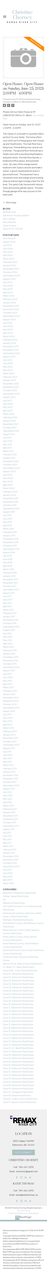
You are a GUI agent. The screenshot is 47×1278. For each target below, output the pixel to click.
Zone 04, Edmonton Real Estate (18, 984)
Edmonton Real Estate (14, 903)
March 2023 (8, 373)
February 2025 (10, 299)
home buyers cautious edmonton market (22, 913)
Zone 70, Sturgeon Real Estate (18, 1092)
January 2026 (9, 265)
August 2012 (9, 788)
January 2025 (9, 302)
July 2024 (7, 322)
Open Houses (9, 225)
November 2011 (10, 819)
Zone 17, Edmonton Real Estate (18, 1024)
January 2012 (9, 812)
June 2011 (7, 835)
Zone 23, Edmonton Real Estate (18, 1044)
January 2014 (9, 734)
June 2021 (8, 441)
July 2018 (7, 555)
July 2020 (7, 474)
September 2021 (11, 430)
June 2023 (8, 363)
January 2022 (9, 420)
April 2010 (7, 879)
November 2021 (10, 424)
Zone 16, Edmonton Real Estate (18, 1021)
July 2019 (7, 515)
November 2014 (10, 701)
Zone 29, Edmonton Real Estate (18, 1058)
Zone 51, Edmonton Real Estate (18, 1071)
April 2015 (7, 684)
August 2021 (9, 434)
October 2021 (10, 427)
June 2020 (8, 478)
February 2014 (10, 731)
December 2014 (11, 697)
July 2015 (7, 674)
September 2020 (11, 468)
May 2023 (8, 366)
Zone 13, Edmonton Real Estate (18, 1011)
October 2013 (9, 741)
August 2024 (9, 319)
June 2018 (8, 559)
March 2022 (8, 414)
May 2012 (7, 798)
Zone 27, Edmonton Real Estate (18, 1051)
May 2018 (7, 562)
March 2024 (9, 336)
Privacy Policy (23, 1211)
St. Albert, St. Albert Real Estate (23, 102)
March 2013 (8, 765)
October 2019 (9, 505)
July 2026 (7, 245)
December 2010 (11, 856)
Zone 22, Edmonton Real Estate (18, 1041)
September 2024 (11, 316)
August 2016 (9, 630)
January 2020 (9, 495)
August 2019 (9, 511)
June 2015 (8, 677)
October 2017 (9, 586)
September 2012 (11, 785)
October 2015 (10, 663)
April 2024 (8, 333)
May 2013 (7, 758)
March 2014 (8, 727)
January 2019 (9, 535)
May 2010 (7, 876)
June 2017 (7, 599)
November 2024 (11, 309)
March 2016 (8, 646)
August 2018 (9, 552)
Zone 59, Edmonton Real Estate (18, 1088)
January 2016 (9, 653)
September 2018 (11, 549)
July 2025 (7, 282)
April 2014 (7, 724)
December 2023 (11, 346)
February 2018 (10, 572)
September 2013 (11, 744)
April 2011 (7, 842)
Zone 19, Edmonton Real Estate (18, 1031)
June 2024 (8, 326)
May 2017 (7, 603)
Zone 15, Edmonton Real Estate (18, 1017)
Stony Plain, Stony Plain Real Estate (20, 970)
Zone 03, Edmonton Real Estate (18, 980)
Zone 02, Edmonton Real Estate (18, 977)
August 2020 (9, 471)
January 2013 (9, 771)
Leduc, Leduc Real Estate (15, 916)
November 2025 (11, 268)
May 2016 (7, 640)
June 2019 (7, 518)
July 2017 (7, 596)
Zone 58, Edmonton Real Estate (18, 1085)
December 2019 (10, 498)
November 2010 (10, 859)
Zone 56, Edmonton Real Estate (18, 1081)
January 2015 (9, 694)
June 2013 (7, 755)
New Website (9, 222)
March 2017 (8, 609)
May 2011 (7, 839)
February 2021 (10, 454)
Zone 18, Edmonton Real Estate (18, 1027)
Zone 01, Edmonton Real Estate (18, 973)
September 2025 (11, 275)
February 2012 (10, 809)
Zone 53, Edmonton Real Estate (18, 1075)
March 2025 (8, 295)
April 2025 (8, 292)
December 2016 (10, 619)
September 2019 (11, 508)
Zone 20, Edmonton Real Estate (18, 1034)
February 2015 (10, 690)
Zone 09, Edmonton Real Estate (18, 1000)
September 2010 (11, 866)
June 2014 (8, 717)
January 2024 (9, 343)
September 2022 (11, 393)
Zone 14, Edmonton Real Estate (18, 1014)
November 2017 (10, 582)
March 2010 (8, 883)
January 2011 (9, 852)
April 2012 (7, 802)
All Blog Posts (9, 212)
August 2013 (9, 748)
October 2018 (10, 545)
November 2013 (10, 738)
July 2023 (7, 360)
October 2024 (10, 312)
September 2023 (11, 353)
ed (4, 899)
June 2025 (8, 285)
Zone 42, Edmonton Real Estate (18, 1068)
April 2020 (8, 484)
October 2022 (10, 390)
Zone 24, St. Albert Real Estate (18, 1048)
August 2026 (9, 241)
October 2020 (10, 464)
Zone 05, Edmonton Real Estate (18, 987)
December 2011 (10, 815)
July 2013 (7, 751)
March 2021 (8, 451)
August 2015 (9, 670)
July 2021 (7, 437)
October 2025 (10, 272)
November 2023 (11, 349)
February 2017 (10, 613)
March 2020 (9, 488)
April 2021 (7, 447)
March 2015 (8, 687)
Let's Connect (23, 1152)
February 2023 (10, 376)
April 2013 (7, 761)
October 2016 (9, 623)
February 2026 (10, 262)
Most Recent (9, 238)
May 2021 (7, 444)
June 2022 (8, 403)
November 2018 (10, 542)
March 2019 (8, 528)
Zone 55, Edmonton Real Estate (18, 1078)
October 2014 (10, 704)
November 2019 (10, 501)
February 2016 (10, 650)
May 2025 (8, 289)
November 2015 (10, 660)
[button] (23, 1152)
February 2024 (10, 339)
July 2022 (7, 400)
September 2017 (11, 589)
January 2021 (9, 457)
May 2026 (8, 252)
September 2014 (11, 707)
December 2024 (11, 305)
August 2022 (9, 397)
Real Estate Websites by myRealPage (23, 1213)
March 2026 (8, 258)
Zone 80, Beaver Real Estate (17, 1095)
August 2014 (9, 711)
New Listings (9, 218)
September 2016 (11, 626)
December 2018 (10, 538)
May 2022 (8, 407)
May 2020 (8, 481)
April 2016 (7, 643)
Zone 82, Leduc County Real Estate (20, 1098)
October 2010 (10, 863)
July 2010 (7, 869)
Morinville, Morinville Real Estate (18, 919)
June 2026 (8, 248)
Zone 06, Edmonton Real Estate (18, 990)
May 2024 (8, 329)
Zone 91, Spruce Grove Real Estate (19, 1102)
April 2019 (7, 525)
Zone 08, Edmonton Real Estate (18, 997)
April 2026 (8, 255)
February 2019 (10, 532)
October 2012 (10, 782)
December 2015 (10, 657)
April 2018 (7, 565)
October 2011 (9, 822)
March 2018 (8, 569)
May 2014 (7, 721)
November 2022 (11, 387)
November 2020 (11, 461)
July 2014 (7, 714)
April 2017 (7, 606)
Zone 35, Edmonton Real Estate (18, 1065)
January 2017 (9, 616)
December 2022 (11, 383)
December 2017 (10, 579)
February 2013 (10, 768)
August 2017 (9, 593)
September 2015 (11, 667)
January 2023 (9, 380)
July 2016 (7, 633)
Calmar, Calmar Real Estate (16, 896)
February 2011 (9, 849)
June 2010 (8, 873)
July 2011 (7, 832)
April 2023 (8, 370)
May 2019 (7, 522)
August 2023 (9, 356)
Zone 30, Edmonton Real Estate (18, 1061)
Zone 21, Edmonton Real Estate (18, 1038)
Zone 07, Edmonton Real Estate (18, 994)
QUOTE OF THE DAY (13, 228)
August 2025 (9, 279)
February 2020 (10, 491)
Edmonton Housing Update (16, 215)
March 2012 (8, 805)
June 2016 (7, 636)
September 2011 (11, 825)
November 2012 (10, 778)
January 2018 (9, 576)
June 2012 (8, 795)
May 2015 (7, 680)
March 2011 (8, 846)
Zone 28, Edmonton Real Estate (18, 1054)
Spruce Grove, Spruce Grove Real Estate (22, 963)
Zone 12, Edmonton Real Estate (18, 1007)
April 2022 (8, 410)
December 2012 (10, 775)
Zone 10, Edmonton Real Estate (18, 1004)
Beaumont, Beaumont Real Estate (19, 892)
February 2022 (10, 417)
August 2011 (8, 829)
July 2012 (7, 792)
